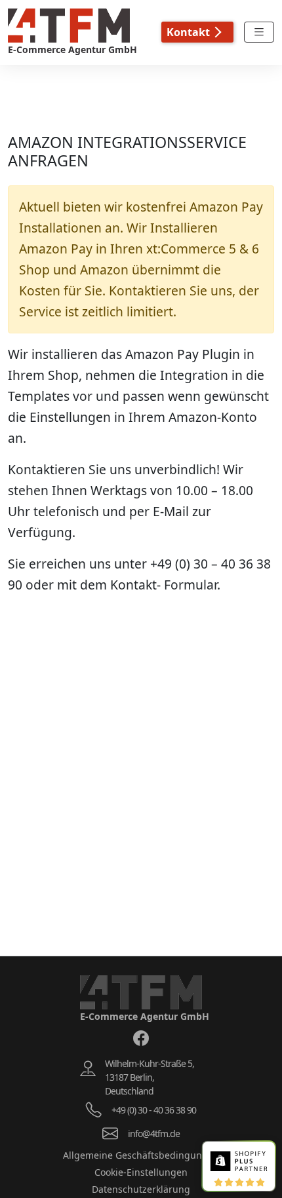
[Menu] (259, 32)
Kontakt (188, 32)
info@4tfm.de (154, 1133)
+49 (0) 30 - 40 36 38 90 (153, 1110)
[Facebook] (141, 1038)
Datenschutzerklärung (141, 1189)
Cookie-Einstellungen (141, 1172)
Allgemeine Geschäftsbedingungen (141, 1155)
